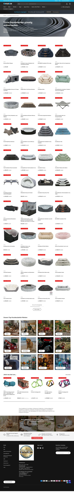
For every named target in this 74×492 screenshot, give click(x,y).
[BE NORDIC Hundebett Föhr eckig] (45, 52)
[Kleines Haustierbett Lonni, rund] (63, 235)
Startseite (4, 15)
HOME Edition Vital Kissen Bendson (28, 89)
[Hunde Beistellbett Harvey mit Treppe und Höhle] (11, 79)
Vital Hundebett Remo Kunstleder (10, 167)
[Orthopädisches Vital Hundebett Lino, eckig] (63, 182)
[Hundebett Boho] (45, 79)
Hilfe (4, 447)
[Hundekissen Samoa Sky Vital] (45, 288)
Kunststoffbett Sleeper (8, 63)
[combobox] (39, 4)
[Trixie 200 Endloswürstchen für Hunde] (23, 383)
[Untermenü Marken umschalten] (46, 7)
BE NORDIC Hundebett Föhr (60, 218)
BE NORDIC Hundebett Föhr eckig (44, 63)
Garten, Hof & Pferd (36, 6)
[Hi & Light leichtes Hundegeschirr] (51, 383)
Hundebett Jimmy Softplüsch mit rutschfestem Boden (27, 64)
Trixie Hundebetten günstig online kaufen (13, 15)
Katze (9, 6)
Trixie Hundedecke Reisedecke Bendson (9, 219)
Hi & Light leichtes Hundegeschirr (48, 393)
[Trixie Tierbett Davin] (11, 288)
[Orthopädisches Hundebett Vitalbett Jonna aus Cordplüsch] (63, 79)
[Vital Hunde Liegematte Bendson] (45, 105)
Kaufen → (7, 333)
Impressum (5, 461)
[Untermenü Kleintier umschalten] (17, 7)
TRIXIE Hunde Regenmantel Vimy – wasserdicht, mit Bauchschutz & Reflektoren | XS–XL (9, 394)
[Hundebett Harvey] (45, 157)
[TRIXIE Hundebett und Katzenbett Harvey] (28, 262)
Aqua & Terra (26, 6)
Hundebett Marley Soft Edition (61, 167)
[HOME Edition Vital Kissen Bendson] (28, 79)
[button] (70, 4)
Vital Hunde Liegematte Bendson (44, 115)
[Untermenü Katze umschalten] (11, 7)
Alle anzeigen (68, 374)
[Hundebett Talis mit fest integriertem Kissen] (63, 52)
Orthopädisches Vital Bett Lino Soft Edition (45, 219)
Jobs (4, 467)
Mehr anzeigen (37, 309)
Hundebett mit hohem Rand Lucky (27, 298)
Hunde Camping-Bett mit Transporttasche (60, 116)
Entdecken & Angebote (8, 9)
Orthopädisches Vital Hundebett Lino (28, 167)
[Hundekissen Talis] (63, 131)
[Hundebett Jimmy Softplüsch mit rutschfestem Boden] (28, 52)
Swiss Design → (42, 367)
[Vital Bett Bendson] (11, 262)
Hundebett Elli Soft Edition (43, 246)
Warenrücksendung (7, 451)
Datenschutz (5, 463)
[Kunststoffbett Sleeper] (11, 52)
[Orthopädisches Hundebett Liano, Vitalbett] (45, 131)
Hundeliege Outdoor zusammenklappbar (7, 193)
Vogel (20, 6)
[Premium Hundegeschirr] (37, 383)
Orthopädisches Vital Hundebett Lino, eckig (62, 193)
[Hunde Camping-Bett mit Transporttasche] (63, 105)
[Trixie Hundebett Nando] (63, 288)
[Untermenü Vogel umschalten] (22, 7)
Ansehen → (42, 333)
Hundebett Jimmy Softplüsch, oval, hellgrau (10, 116)
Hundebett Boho (41, 89)
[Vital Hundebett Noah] (63, 262)
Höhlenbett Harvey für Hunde (26, 192)
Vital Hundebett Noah (59, 272)
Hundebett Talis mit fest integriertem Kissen (62, 64)
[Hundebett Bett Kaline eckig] (45, 262)
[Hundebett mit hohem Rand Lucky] (28, 288)
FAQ (59, 0)
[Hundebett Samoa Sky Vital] (45, 182)
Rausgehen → (25, 367)
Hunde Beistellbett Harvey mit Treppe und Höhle (11, 90)
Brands (56, 0)
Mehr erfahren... (17, 0)
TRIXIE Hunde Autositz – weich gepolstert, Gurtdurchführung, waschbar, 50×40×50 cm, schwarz (27, 220)
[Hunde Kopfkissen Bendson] (11, 131)
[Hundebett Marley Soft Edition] (63, 157)
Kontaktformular (22, 465)
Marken (43, 6)
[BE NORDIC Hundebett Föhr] (63, 208)
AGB (4, 458)
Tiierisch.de (7, 487)
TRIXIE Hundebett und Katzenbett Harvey (27, 273)
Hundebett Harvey (41, 167)
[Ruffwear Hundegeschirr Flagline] (65, 383)
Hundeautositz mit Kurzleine (9, 246)
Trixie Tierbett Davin (7, 298)
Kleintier (14, 6)
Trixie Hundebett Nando (60, 298)
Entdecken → (8, 367)
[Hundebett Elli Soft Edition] (45, 235)
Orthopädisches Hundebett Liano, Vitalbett (44, 142)
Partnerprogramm (6, 465)
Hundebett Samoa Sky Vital (43, 192)
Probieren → (25, 333)
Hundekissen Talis (58, 141)
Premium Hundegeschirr (36, 392)
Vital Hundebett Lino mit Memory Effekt (27, 142)
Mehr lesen (5, 32)
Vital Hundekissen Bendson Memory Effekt (28, 116)
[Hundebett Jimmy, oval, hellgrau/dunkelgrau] (28, 235)
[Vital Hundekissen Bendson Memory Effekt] (28, 105)
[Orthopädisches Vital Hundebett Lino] (28, 157)
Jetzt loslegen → (26, 350)
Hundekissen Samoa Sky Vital (44, 298)
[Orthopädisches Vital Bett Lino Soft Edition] (45, 208)
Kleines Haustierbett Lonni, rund (61, 246)
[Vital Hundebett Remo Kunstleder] (11, 157)
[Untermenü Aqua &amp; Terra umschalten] (30, 7)
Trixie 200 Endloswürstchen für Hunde (22, 393)
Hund (4, 6)
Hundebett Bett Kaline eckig (43, 272)
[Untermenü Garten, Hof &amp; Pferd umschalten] (40, 7)
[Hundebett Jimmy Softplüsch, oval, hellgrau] (11, 105)
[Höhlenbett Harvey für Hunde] (28, 182)
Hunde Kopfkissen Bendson (8, 141)
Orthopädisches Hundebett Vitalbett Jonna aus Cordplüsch (62, 90)
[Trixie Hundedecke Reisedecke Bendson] (11, 208)
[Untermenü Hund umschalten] (6, 7)
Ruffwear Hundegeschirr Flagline (63, 393)
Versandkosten (6, 453)
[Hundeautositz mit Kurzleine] (11, 235)
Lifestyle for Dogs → (60, 367)
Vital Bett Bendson (7, 272)
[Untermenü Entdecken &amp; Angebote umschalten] (13, 9)
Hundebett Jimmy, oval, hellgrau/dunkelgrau (25, 247)
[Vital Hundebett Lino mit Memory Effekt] (28, 131)
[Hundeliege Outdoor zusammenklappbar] (11, 182)
